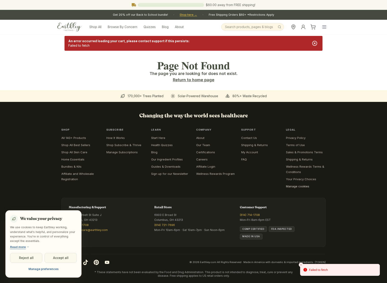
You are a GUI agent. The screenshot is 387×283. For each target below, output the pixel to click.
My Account (249, 152)
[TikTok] (85, 262)
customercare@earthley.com (88, 230)
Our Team (203, 145)
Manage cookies (297, 186)
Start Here (158, 138)
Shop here (188, 14)
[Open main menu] (324, 26)
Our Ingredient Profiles (167, 159)
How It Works (115, 138)
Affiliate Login (205, 166)
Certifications (205, 152)
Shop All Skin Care (74, 152)
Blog (165, 27)
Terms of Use (295, 145)
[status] (340, 270)
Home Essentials (72, 159)
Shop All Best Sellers (75, 145)
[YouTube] (107, 262)
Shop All (95, 27)
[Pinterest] (96, 262)
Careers (202, 159)
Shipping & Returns (254, 145)
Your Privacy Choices (301, 179)
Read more (18, 247)
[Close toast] (301, 265)
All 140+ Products (73, 138)
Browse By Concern (122, 27)
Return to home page (193, 79)
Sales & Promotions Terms (304, 152)
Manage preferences (43, 269)
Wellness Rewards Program (215, 174)
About (179, 27)
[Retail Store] (293, 27)
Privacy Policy (295, 138)
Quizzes (150, 27)
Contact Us (249, 138)
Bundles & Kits (71, 166)
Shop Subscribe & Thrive (123, 145)
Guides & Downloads (166, 166)
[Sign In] (303, 27)
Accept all (61, 258)
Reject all (26, 258)
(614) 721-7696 (164, 225)
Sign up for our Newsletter (169, 174)
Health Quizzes (162, 145)
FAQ (244, 159)
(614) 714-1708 (250, 215)
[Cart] (313, 27)
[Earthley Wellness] (69, 26)
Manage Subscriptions (122, 152)
